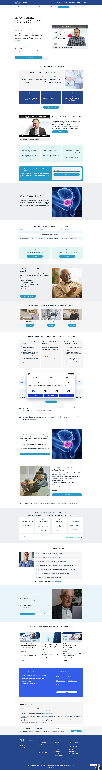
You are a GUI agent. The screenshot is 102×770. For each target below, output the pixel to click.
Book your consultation (63, 6)
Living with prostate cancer (43, 6)
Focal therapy (21, 6)
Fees (85, 2)
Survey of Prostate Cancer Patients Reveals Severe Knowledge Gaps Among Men (29, 646)
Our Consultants (72, 2)
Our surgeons (56, 742)
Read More (23, 660)
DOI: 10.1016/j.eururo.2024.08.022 (65, 716)
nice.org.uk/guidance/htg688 (48, 713)
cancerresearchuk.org (44, 708)
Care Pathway (64, 2)
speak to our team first (56, 581)
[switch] (45, 391)
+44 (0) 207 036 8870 (78, 6)
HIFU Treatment (42, 742)
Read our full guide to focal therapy (35, 453)
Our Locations (79, 2)
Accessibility (56, 749)
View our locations (43, 613)
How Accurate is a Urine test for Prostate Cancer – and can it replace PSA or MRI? (50, 647)
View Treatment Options (51, 401)
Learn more (60, 131)
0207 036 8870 (27, 681)
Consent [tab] (35, 377)
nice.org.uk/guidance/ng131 (46, 710)
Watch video (29, 325)
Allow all (66, 395)
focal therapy (18, 40)
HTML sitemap (57, 751)
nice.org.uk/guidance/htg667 (46, 711)
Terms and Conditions (58, 755)
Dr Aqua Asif (23, 25)
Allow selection (51, 395)
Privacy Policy (57, 753)
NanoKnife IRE (25, 444)
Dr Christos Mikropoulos (19, 29)
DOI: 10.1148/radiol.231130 (57, 719)
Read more (71, 765)
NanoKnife (41, 744)
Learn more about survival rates (51, 107)
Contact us (72, 740)
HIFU (23, 442)
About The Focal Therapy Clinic (45, 752)
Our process (41, 755)
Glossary (41, 757)
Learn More (23, 362)
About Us (58, 2)
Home (21, 10)
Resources (53, 6)
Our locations (56, 744)
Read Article (35, 256)
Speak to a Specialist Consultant (28, 57)
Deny (36, 395)
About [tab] (67, 377)
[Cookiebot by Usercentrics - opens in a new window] (69, 374)
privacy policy (62, 731)
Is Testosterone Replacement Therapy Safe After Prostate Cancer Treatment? (71, 646)
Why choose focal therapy (31, 6)
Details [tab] (51, 377)
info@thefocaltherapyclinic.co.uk (28, 683)
